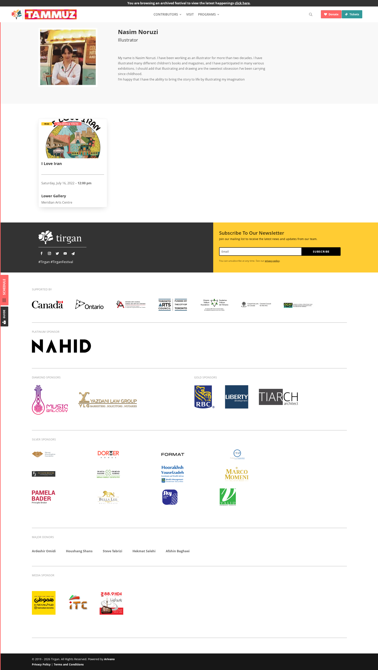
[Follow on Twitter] (57, 253)
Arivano (109, 659)
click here (242, 3)
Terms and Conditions (69, 664)
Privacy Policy (41, 664)
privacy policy (272, 260)
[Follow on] (73, 253)
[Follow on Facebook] (41, 253)
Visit (190, 14)
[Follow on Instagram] (49, 253)
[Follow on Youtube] (65, 253)
